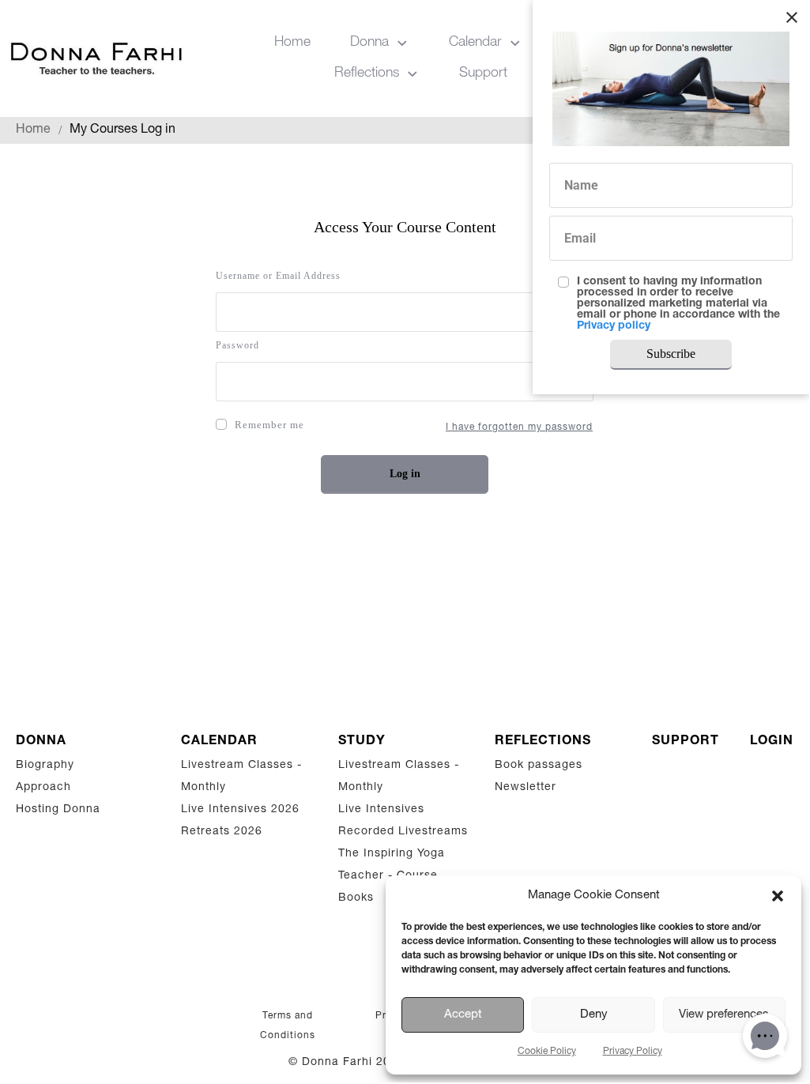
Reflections (543, 742)
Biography (45, 765)
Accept (463, 1015)
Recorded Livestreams (405, 831)
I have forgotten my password (519, 427)
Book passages (538, 765)
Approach (43, 787)
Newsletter (525, 787)
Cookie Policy (547, 1051)
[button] (778, 896)
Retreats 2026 (221, 831)
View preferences (724, 1015)
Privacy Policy (632, 1051)
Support (685, 742)
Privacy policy (613, 326)
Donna (41, 742)
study (362, 742)
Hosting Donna (58, 809)
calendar (219, 742)
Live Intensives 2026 (240, 809)
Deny (594, 1015)
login (771, 742)
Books (356, 898)
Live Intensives (381, 809)
